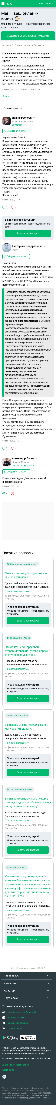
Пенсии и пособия (19, 715)
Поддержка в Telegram (18, 1023)
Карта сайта (8, 1070)
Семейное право (18, 867)
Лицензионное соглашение (15, 1065)
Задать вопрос (46, 3)
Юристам (9, 990)
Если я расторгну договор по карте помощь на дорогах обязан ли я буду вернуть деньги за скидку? (28, 802)
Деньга (6, 96)
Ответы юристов (13, 108)
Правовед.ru (11, 975)
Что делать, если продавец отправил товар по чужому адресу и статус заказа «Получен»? (27, 650)
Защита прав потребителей (28, 45)
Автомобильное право (21, 789)
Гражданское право (20, 638)
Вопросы (6, 45)
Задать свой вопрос (28, 233)
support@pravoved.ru (17, 1017)
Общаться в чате (16, 130)
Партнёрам (11, 998)
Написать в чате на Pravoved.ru (22, 1012)
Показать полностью (17, 591)
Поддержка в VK (15, 1028)
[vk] (4, 1077)
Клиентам (10, 983)
